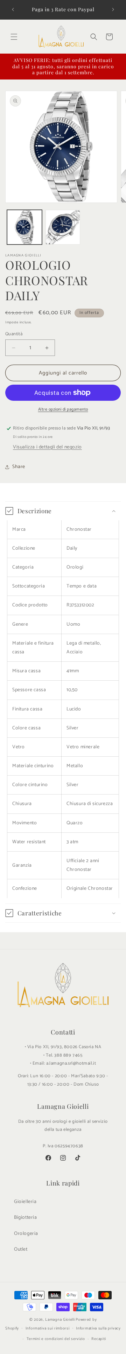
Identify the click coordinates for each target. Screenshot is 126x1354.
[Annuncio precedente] (13, 9)
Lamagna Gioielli (60, 1320)
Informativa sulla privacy (98, 1328)
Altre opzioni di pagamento (63, 409)
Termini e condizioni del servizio (56, 1339)
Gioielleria (25, 1202)
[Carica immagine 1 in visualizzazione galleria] (24, 227)
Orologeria (26, 1234)
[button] (14, 36)
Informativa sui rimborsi (48, 1328)
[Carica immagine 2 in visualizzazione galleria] (63, 227)
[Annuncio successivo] (113, 9)
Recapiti (98, 1339)
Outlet (21, 1249)
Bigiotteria (25, 1218)
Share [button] (18, 467)
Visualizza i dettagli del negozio (47, 447)
